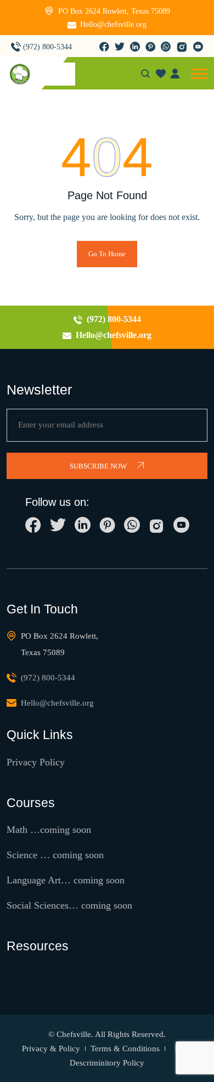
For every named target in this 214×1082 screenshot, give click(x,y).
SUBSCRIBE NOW (99, 466)
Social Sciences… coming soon (69, 905)
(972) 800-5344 (47, 47)
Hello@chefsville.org (113, 24)
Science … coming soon (55, 854)
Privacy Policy (36, 762)
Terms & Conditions (125, 1048)
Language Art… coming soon (66, 880)
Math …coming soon (49, 829)
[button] (199, 74)
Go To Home (107, 254)
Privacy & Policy (51, 1048)
